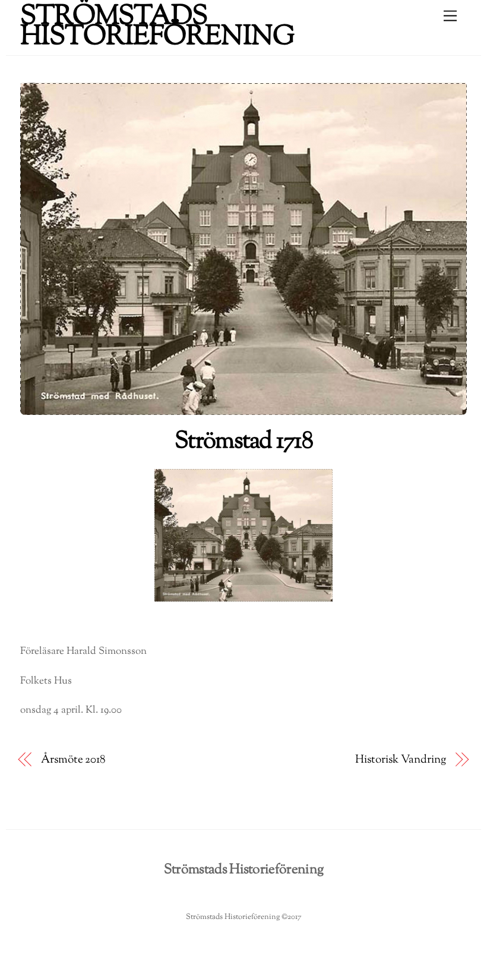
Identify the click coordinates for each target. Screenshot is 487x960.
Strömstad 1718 (243, 441)
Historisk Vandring (400, 760)
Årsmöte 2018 (73, 760)
